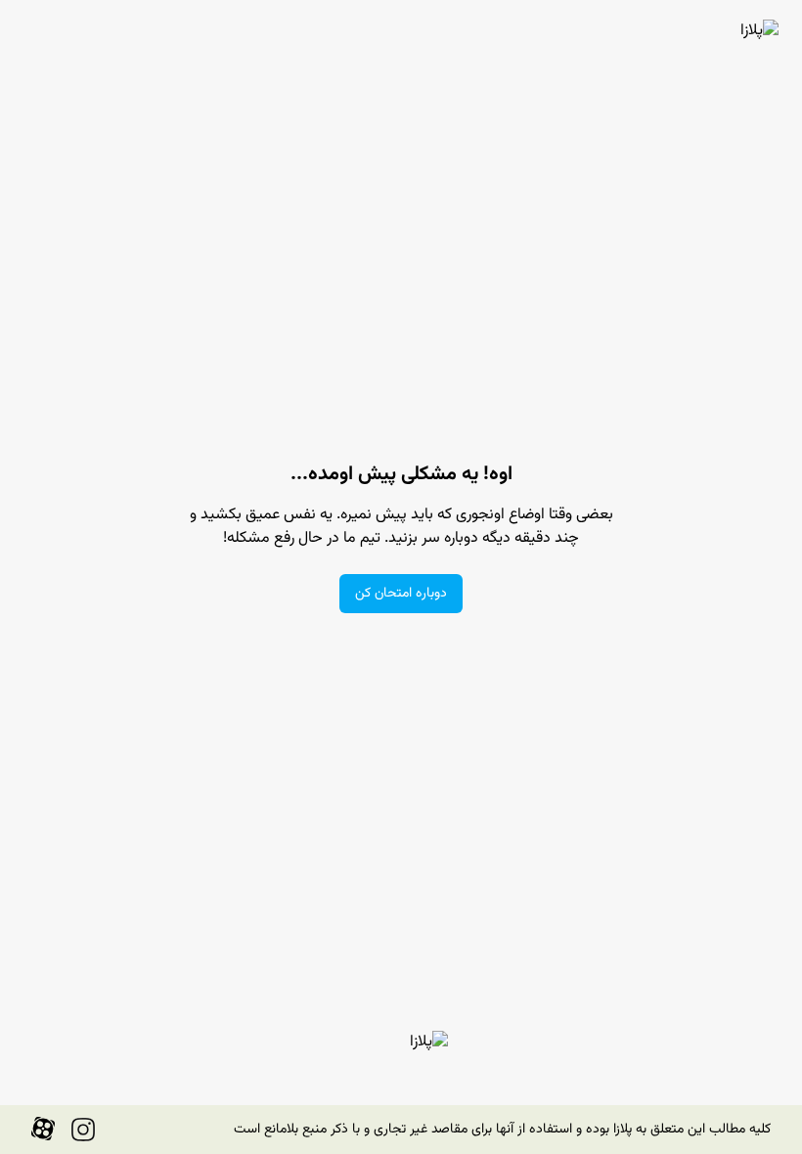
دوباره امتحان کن (401, 593)
